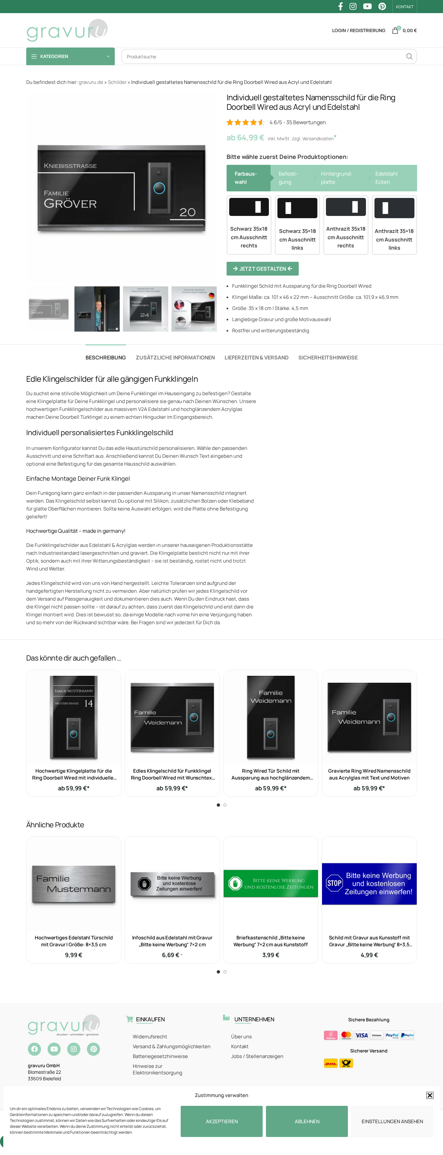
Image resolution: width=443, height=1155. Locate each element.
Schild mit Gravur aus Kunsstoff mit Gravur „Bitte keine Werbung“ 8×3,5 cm (369, 944)
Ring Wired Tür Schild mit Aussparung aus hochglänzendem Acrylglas (271, 777)
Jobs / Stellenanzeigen (257, 1056)
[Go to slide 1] (218, 805)
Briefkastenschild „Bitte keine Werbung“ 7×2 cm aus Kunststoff (270, 941)
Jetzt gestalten (262, 268)
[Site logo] (67, 30)
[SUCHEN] (409, 56)
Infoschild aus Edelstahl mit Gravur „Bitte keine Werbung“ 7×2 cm (172, 941)
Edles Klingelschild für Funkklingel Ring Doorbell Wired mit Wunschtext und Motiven (172, 777)
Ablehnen (307, 1121)
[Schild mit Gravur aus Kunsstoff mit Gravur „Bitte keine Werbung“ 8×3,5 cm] (369, 884)
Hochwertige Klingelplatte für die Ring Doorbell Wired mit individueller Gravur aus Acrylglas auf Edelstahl (73, 777)
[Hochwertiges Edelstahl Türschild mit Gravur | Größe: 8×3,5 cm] (74, 884)
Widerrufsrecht (150, 1036)
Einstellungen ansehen (392, 1121)
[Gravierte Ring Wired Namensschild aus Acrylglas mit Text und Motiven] (369, 717)
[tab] (106, 354)
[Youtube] (54, 1049)
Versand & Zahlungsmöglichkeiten (172, 1046)
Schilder (117, 82)
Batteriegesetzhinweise (160, 1056)
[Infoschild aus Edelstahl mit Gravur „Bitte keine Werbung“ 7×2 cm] (172, 884)
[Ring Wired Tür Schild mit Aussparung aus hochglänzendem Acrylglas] (271, 717)
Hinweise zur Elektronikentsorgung (157, 1069)
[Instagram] (73, 1049)
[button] (430, 1095)
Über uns (241, 1036)
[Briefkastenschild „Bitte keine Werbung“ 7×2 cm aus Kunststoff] (271, 884)
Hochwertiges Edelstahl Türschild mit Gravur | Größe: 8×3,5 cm (74, 941)
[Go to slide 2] (225, 805)
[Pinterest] (93, 1049)
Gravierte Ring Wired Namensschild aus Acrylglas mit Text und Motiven (369, 774)
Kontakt (240, 1046)
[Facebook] (34, 1049)
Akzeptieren (222, 1121)
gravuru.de (91, 82)
